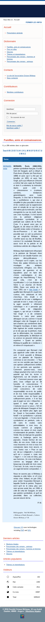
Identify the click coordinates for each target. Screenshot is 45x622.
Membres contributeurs (15, 92)
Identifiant (10, 109)
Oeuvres (10, 52)
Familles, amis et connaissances (19, 47)
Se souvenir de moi (18, 117)
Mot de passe (11, 113)
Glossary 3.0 (18, 527)
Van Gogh (34, 290)
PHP (22, 530)
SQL (29, 530)
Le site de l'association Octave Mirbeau (21, 76)
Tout (5, 150)
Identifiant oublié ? (13, 128)
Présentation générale (15, 33)
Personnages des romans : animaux (20, 61)
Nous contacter (12, 78)
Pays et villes (12, 49)
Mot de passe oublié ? (14, 126)
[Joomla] (22, 617)
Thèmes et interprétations (16, 54)
